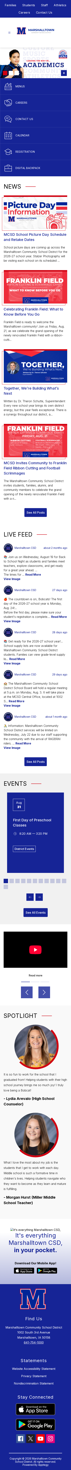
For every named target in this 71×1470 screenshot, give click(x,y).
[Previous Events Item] (30, 897)
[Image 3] (17, 73)
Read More (33, 574)
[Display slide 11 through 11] (64, 881)
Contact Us (44, 12)
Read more (35, 975)
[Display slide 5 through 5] (29, 881)
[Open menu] (9, 33)
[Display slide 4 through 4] (23, 881)
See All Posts (36, 512)
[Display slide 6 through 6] (35, 881)
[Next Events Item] (39, 897)
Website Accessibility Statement (33, 1369)
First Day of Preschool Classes (32, 822)
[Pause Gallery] (64, 73)
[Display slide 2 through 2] (11, 881)
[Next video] (44, 992)
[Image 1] (5, 73)
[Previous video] (27, 992)
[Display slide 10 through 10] (58, 881)
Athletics (60, 5)
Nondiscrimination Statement (34, 1383)
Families (10, 5)
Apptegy (43, 1464)
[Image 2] (11, 73)
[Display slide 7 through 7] (41, 881)
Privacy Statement (33, 1376)
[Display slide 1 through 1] (6, 881)
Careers (24, 12)
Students (28, 5)
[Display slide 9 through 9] (52, 881)
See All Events (36, 912)
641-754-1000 (34, 1342)
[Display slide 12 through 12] (6, 887)
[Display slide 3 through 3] (17, 881)
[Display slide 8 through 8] (46, 881)
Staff (44, 5)
